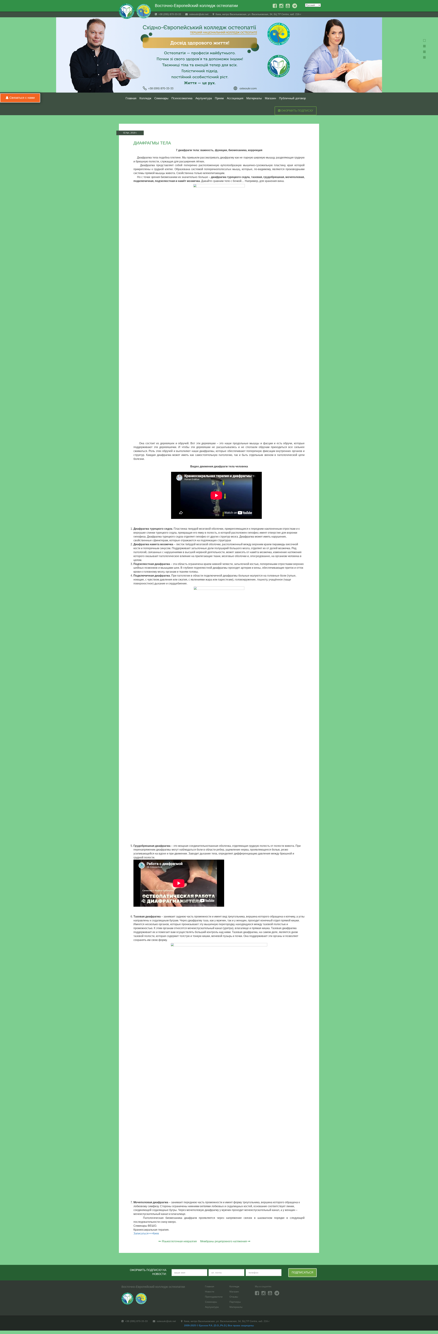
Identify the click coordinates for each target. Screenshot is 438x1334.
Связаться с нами (22, 97)
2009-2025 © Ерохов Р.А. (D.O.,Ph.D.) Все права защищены (219, 1325)
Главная (131, 98)
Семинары (161, 98)
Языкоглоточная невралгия (179, 1241)
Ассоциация (235, 98)
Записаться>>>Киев (146, 1233)
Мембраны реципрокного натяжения (223, 1241)
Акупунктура (203, 98)
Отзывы (233, 1296)
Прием (219, 98)
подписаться (302, 1272)
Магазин (270, 98)
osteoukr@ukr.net (198, 14)
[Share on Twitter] (312, 133)
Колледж (145, 98)
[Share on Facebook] (306, 133)
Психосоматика (181, 98)
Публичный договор (292, 98)
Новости (209, 1291)
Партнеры (235, 1301)
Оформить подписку (296, 110)
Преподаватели (214, 1296)
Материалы (254, 98)
